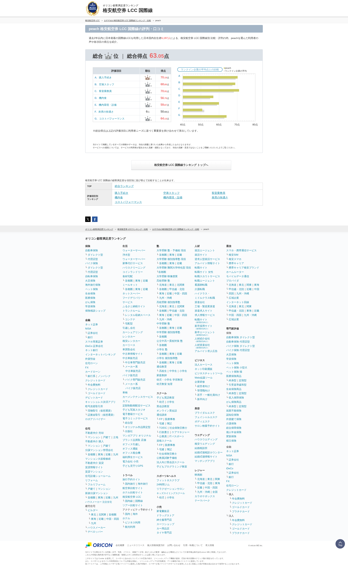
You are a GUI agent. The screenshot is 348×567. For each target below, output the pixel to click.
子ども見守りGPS (133, 465)
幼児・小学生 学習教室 (170, 379)
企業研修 (200, 381)
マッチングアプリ (205, 460)
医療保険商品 (233, 376)
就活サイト (201, 254)
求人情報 (209, 545)
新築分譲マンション (96, 493)
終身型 (232, 380)
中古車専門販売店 (135, 362)
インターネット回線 (237, 302)
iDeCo (229, 468)
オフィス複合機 (131, 452)
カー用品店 (163, 528)
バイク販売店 (130, 375)
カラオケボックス (205, 496)
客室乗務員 (105, 91)
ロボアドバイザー (95, 419)
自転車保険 (91, 276)
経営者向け (203, 386)
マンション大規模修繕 (98, 458)
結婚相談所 (201, 448)
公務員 (163, 436)
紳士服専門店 (164, 519)
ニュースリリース (135, 545)
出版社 (129, 431)
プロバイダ (232, 280)
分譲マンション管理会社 (99, 450)
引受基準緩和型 (237, 384)
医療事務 (170, 419)
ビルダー (93, 510)
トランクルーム (131, 310)
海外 (135, 514)
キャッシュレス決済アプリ (100, 401)
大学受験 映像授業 (167, 276)
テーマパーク (202, 500)
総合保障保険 (233, 427)
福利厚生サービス (133, 457)
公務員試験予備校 (167, 457)
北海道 (163, 284)
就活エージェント (205, 250)
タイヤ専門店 (164, 532)
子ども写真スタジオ (134, 409)
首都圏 (91, 454)
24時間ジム (163, 484)
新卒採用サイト (203, 327)
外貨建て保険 (233, 419)
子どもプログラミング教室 (172, 466)
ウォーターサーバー (134, 250)
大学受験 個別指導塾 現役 (171, 259)
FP (160, 419)
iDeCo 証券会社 (94, 346)
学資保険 (90, 306)
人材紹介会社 (202, 339)
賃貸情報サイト (94, 467)
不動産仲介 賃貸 (94, 462)
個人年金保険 (233, 432)
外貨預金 (90, 358)
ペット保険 (91, 289)
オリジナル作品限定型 (137, 427)
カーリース (129, 345)
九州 (115, 454)
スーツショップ (165, 524)
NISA (88, 328)
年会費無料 (94, 384)
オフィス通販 (130, 448)
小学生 (183, 370)
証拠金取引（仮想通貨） (102, 414)
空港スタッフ (106, 84)
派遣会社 (200, 302)
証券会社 (93, 332)
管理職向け (203, 390)
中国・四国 (112, 518)
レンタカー (129, 336)
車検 (125, 392)
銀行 (90, 337)
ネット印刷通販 (203, 369)
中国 (256, 289)
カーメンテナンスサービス (138, 396)
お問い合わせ (173, 545)
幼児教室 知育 (165, 384)
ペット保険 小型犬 (236, 367)
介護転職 (200, 289)
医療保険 (90, 297)
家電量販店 (163, 511)
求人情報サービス (205, 315)
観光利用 (130, 526)
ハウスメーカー (96, 527)
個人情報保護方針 (156, 545)
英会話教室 (163, 406)
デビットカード (94, 397)
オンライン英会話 (167, 410)
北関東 (102, 514)
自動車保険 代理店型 (238, 341)
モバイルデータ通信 (237, 276)
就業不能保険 (233, 410)
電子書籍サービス (133, 414)
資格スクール (164, 440)
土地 (115, 437)
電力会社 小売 (130, 461)
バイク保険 (91, 263)
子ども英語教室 (165, 397)
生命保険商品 (233, 389)
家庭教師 (162, 375)
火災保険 (90, 280)
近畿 (108, 454)
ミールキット (130, 284)
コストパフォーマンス (112, 118)
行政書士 (164, 432)
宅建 (161, 423)
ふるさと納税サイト (134, 306)
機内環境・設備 (108, 104)
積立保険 (231, 440)
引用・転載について (193, 545)
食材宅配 (128, 276)
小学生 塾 (162, 349)
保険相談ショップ (95, 310)
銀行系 (91, 376)
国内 (127, 514)
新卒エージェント (205, 333)
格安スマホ (235, 259)
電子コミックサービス (135, 418)
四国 (231, 293)
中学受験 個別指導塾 (168, 332)
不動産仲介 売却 (94, 432)
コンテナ (130, 319)
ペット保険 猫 (234, 371)
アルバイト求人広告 (206, 351)
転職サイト (201, 267)
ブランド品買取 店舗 (134, 439)
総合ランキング (124, 186)
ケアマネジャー (181, 432)
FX (86, 367)
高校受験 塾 (163, 280)
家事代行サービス (133, 263)
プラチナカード (241, 511)
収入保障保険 (236, 397)
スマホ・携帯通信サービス (241, 250)
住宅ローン (91, 363)
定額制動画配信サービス (136, 405)
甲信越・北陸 (177, 289)
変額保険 (231, 436)
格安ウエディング (205, 443)
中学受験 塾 (163, 323)
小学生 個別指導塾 (167, 358)
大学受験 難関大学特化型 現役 (174, 267)
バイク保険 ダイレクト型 (240, 346)
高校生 (163, 370)
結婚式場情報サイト (206, 456)
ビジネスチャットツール (209, 373)
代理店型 (93, 259)
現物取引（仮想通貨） (100, 410)
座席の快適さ (106, 111)
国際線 (139, 500)
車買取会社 (129, 349)
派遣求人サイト (203, 310)
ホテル (126, 518)
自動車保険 (91, 250)
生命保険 (90, 293)
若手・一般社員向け (208, 394)
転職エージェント (205, 280)
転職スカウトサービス (207, 276)
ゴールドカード (96, 393)
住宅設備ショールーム (98, 475)
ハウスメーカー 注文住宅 (98, 502)
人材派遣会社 (202, 346)
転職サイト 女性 (204, 271)
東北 (93, 514)
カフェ (126, 401)
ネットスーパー (131, 293)
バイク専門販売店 (135, 379)
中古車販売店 (130, 358)
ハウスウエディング (206, 439)
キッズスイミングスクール (171, 493)
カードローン (92, 371)
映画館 (198, 474)
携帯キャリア (236, 263)
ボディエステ (202, 421)
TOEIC (163, 427)
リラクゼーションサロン (171, 488)
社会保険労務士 (178, 427)
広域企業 (234, 297)
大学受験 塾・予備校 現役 (171, 250)
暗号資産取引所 (94, 406)
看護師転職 (201, 284)
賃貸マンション (94, 471)
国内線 (129, 500)
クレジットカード (95, 380)
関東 (217, 479)
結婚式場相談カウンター (209, 452)
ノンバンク (104, 376)
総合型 (129, 422)
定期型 (242, 380)
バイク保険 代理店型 (238, 350)
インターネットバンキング (100, 354)
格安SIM (233, 254)
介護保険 (231, 423)
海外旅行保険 (92, 284)
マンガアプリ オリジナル (137, 435)
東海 (100, 454)
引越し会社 (129, 327)
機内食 (103, 97)
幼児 (161, 401)
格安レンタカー (131, 340)
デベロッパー (95, 531)
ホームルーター (235, 271)
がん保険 (90, 302)
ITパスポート (176, 436)
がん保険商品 (233, 401)
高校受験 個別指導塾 (168, 302)
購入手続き (105, 77)
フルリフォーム (96, 484)
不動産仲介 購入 (94, 441)
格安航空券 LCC (132, 496)
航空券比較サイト (133, 488)
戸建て (107, 437)
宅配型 (129, 323)
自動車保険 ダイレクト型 (240, 337)
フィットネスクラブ (168, 480)
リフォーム (91, 480)
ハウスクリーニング (134, 267)
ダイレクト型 (95, 254)
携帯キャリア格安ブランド (244, 267)
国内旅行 (130, 483)
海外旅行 (143, 483)
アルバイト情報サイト (207, 263)
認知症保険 (232, 414)
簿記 (169, 423)
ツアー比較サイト (133, 505)
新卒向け (202, 399)
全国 (215, 491)
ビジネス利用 (132, 522)
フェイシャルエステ (206, 417)
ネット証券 (91, 324)
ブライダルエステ (205, 412)
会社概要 (120, 545)
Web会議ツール (204, 377)
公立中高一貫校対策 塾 (170, 340)
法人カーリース (203, 364)
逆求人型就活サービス (207, 259)
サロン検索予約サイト (207, 425)
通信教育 (162, 366)
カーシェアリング (133, 332)
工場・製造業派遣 (205, 306)
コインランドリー (133, 271)
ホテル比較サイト (133, 492)
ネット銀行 (91, 350)
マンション (94, 437)
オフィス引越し (131, 444)
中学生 (173, 370)
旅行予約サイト (131, 479)
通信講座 (162, 414)
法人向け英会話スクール (171, 462)
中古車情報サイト (133, 353)
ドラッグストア (165, 515)
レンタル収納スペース (137, 315)
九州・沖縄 (165, 297)
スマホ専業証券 (94, 341)
